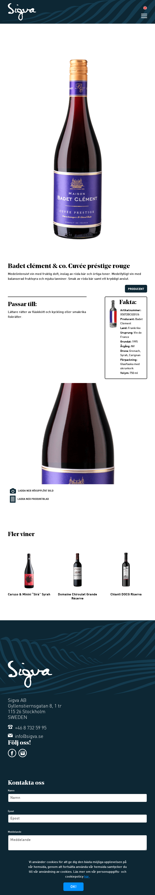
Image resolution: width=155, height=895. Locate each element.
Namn (11, 791)
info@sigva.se (28, 736)
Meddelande (14, 832)
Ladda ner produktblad (33, 498)
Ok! (73, 887)
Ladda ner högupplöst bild (35, 490)
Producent (136, 289)
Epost (11, 811)
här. (87, 876)
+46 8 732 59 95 (30, 728)
